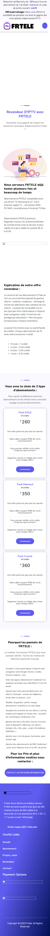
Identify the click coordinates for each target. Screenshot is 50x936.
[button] (44, 26)
